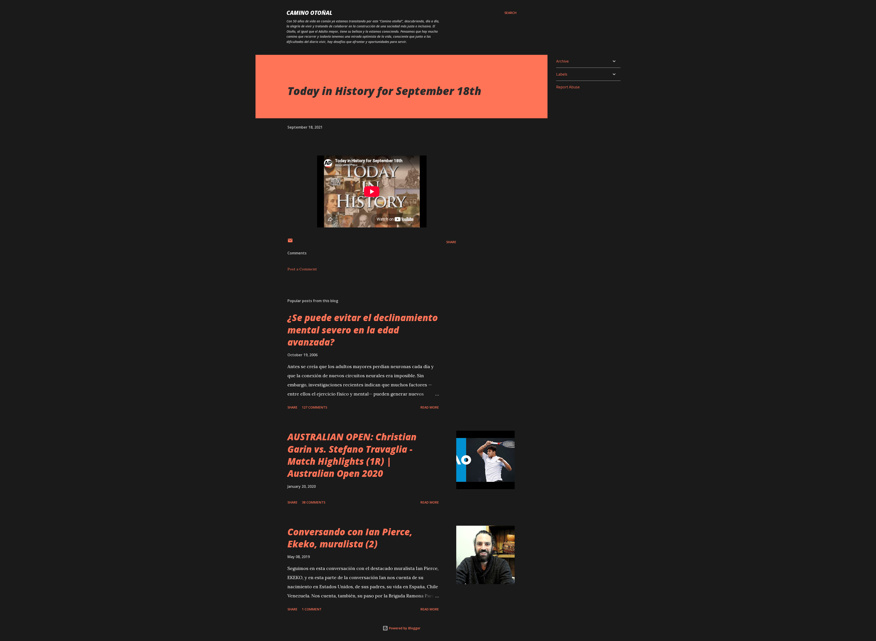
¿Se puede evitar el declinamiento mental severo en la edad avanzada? (362, 329)
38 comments (313, 502)
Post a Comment (302, 269)
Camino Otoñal (309, 12)
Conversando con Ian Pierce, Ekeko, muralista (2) (349, 537)
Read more (429, 407)
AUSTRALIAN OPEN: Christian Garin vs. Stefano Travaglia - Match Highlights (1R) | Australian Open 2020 (352, 455)
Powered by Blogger (404, 628)
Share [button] (451, 242)
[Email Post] (290, 242)
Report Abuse (568, 87)
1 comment (312, 609)
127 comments (314, 407)
